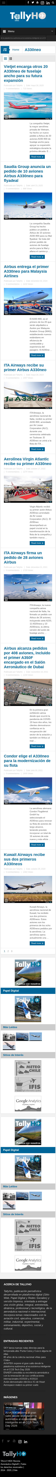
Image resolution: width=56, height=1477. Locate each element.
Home (15, 49)
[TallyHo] (28, 16)
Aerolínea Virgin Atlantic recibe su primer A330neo (27, 461)
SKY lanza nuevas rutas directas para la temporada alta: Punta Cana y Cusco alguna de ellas (27, 1350)
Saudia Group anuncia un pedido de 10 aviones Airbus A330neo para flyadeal (27, 173)
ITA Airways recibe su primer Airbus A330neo (25, 367)
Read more (36, 157)
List (10, 59)
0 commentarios (12, 89)
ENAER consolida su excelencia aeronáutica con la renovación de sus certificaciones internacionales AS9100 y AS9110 (26, 1375)
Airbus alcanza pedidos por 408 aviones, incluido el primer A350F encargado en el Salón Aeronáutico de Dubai (27, 657)
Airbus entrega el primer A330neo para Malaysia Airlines (26, 271)
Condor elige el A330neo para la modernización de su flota (27, 760)
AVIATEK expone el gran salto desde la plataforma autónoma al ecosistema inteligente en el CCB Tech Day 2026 (27, 1366)
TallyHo (19, 85)
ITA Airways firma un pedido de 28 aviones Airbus (23, 557)
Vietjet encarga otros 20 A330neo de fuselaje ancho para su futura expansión (26, 73)
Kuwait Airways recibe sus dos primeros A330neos (24, 859)
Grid (5, 59)
